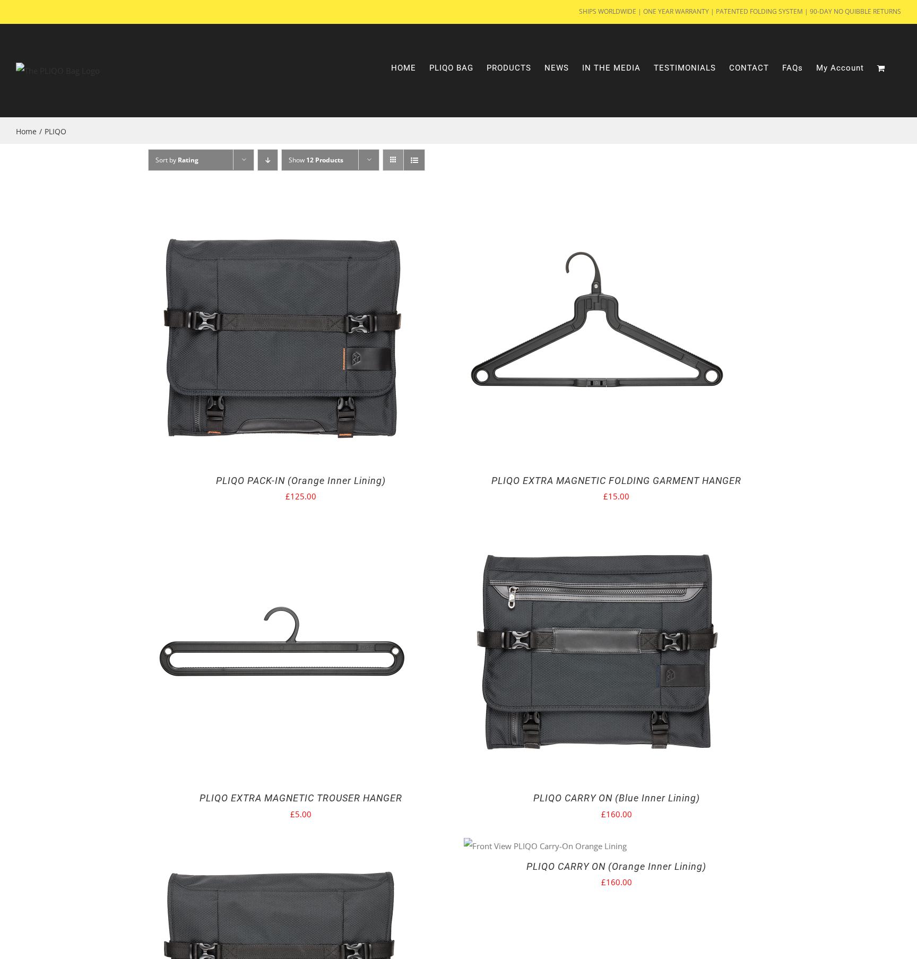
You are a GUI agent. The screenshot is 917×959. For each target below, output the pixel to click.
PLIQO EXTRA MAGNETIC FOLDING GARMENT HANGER (616, 480)
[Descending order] (267, 160)
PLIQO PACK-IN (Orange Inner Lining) (301, 480)
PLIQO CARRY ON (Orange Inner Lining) (616, 866)
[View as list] (414, 160)
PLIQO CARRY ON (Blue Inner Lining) (616, 798)
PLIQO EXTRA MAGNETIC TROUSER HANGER (301, 798)
